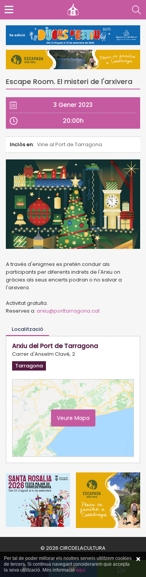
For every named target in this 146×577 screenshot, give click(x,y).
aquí (80, 570)
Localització (27, 329)
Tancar (138, 559)
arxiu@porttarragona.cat (68, 311)
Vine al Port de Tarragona (69, 144)
